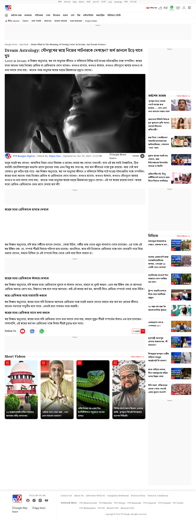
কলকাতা (28, 15)
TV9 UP (101, 508)
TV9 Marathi (105, 503)
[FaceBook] (28, 500)
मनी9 (126, 1)
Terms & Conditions (158, 495)
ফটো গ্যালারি (36, 21)
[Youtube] (22, 331)
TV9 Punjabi (164, 503)
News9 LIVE (113, 508)
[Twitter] (34, 500)
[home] (6, 15)
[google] (119, 156)
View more (136, 356)
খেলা (48, 15)
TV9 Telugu (119, 503)
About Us (79, 495)
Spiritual (24, 44)
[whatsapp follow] (41, 331)
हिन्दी (60, 1)
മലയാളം (118, 1)
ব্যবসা (65, 15)
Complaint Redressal (118, 495)
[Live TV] (177, 8)
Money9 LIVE (127, 508)
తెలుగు (81, 1)
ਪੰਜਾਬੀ (103, 1)
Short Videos (15, 356)
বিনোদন (56, 15)
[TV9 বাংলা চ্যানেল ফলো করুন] (171, 7)
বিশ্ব (78, 15)
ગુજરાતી (96, 1)
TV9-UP (133, 1)
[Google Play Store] (21, 510)
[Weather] (161, 8)
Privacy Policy (138, 495)
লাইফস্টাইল (88, 15)
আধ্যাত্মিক (100, 15)
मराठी (88, 1)
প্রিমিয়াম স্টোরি (114, 15)
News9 (67, 1)
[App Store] (41, 510)
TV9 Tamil (178, 503)
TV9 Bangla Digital (24, 156)
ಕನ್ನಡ (75, 1)
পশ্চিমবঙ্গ (39, 15)
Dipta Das (55, 156)
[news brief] (151, 8)
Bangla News (11, 44)
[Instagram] (40, 500)
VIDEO (25, 21)
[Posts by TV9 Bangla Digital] (8, 156)
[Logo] (8, 8)
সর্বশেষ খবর (16, 15)
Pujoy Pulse (91, 21)
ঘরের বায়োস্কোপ (76, 21)
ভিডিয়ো (153, 235)
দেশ (72, 15)
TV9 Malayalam (87, 508)
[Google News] (32, 331)
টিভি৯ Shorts (13, 21)
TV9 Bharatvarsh (88, 503)
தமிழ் (110, 1)
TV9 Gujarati (149, 503)
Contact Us (66, 495)
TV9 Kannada (134, 503)
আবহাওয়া (47, 21)
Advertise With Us (95, 495)
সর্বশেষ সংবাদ (157, 95)
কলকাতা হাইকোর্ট (60, 21)
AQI (165, 8)
